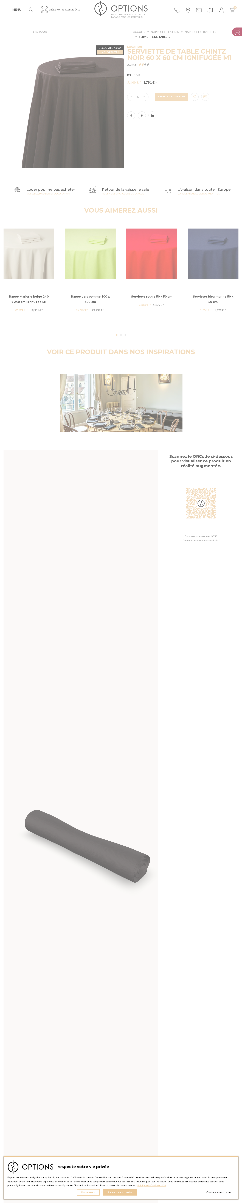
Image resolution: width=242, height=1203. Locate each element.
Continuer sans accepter (220, 1192)
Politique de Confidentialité (151, 1185)
